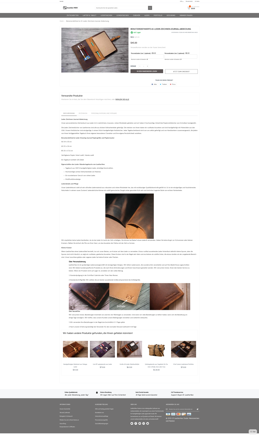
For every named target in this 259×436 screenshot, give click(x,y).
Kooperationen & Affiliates (67, 427)
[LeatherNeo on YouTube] (147, 423)
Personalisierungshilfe (101, 420)
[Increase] (147, 66)
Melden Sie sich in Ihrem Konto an (69, 420)
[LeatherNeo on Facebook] (135, 423)
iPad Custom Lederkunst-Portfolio (183, 364)
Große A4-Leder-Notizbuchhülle (129, 364)
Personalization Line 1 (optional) (141, 53)
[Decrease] (140, 66)
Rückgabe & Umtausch (66, 416)
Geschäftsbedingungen (101, 423)
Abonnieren (197, 409)
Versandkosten (136, 47)
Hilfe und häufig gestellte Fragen (104, 409)
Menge (133, 66)
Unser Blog (63, 423)
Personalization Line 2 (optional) (174, 53)
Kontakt (61, 1)
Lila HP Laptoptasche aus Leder (102, 364)
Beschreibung (69, 113)
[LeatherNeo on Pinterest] (139, 423)
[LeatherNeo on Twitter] (132, 423)
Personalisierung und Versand (104, 113)
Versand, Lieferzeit (65, 412)
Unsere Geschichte (65, 409)
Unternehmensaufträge (101, 416)
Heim (62, 21)
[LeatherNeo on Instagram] (143, 423)
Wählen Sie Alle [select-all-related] (122, 99)
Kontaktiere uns (99, 412)
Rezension (83, 113)
